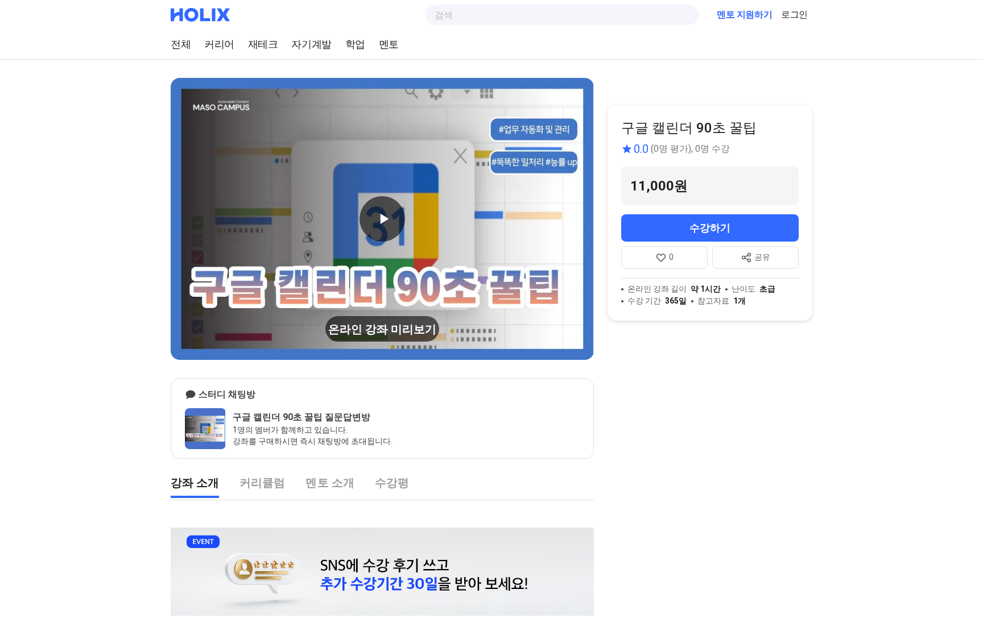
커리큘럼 (262, 482)
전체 (181, 44)
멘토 (389, 44)
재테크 (263, 44)
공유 (762, 257)
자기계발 (311, 44)
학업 (355, 44)
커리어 (219, 44)
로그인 (794, 14)
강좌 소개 (195, 482)
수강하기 (709, 228)
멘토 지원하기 (744, 14)
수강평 (392, 482)
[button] (382, 219)
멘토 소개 (329, 482)
